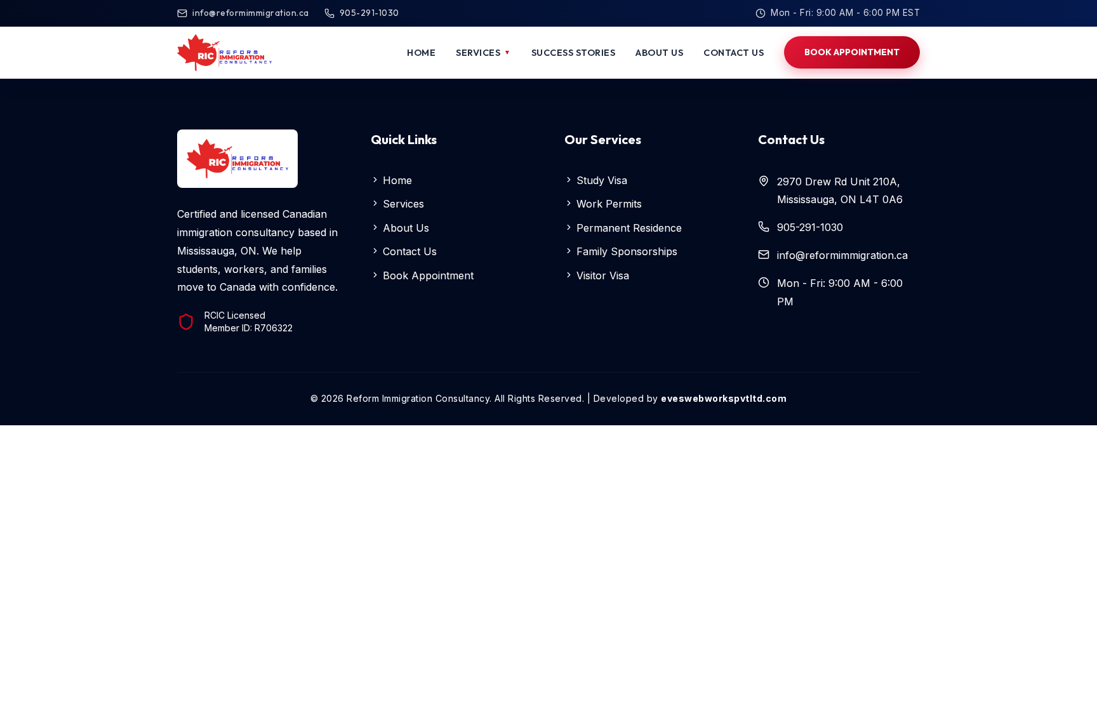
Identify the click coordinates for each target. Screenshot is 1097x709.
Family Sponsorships (625, 251)
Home (396, 180)
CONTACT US (733, 52)
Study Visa (600, 180)
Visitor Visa (601, 275)
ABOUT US (659, 52)
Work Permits (607, 203)
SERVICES (483, 52)
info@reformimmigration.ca (250, 12)
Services (402, 203)
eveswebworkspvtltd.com (724, 398)
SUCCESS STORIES (573, 52)
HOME (421, 52)
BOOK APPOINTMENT (852, 52)
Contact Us (408, 251)
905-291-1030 (369, 12)
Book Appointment (427, 275)
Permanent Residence (627, 228)
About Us (404, 228)
